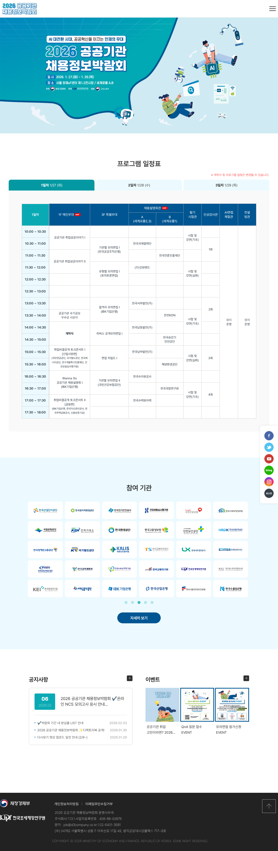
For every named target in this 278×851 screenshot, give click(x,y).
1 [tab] (126, 603)
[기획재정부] (23, 805)
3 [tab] (139, 603)
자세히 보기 (138, 617)
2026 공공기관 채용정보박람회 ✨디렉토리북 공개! (70, 730)
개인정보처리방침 (66, 803)
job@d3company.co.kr (80, 824)
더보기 (129, 678)
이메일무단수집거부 (99, 803)
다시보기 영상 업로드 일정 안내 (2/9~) (62, 737)
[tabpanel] (139, 549)
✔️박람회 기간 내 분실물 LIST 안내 (60, 723)
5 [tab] (152, 603)
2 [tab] (132, 603)
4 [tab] (145, 603)
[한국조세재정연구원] (23, 821)
